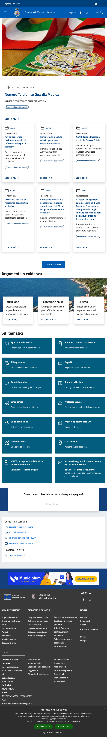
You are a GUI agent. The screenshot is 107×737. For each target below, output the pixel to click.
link (78, 721)
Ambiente (58, 635)
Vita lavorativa (34, 624)
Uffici (4, 624)
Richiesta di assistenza (38, 674)
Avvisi (12, 87)
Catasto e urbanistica (37, 631)
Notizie (48, 128)
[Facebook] (79, 12)
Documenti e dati (9, 642)
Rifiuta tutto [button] (64, 727)
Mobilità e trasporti (37, 635)
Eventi (83, 636)
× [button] (104, 709)
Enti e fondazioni (9, 628)
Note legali (59, 674)
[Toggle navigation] (5, 12)
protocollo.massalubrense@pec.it (17, 703)
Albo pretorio (60, 666)
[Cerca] (101, 12)
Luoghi (83, 640)
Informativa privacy (63, 670)
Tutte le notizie (52, 264)
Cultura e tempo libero (38, 621)
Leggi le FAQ (33, 670)
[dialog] (53, 721)
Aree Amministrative (11, 621)
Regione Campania (12, 3)
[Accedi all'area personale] (95, 3)
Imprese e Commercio (37, 628)
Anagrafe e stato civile (38, 617)
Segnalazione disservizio (39, 666)
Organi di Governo (10, 617)
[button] (53, 732)
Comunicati (85, 621)
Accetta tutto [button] (43, 727)
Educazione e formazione (65, 617)
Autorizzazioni (60, 646)
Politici (5, 631)
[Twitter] (86, 12)
